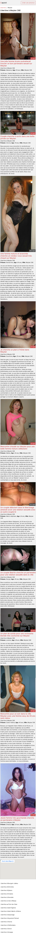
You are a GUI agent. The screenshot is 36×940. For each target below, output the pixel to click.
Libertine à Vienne (6, 922)
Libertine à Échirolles (7, 887)
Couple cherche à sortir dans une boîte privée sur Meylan (17, 137)
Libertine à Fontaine (7, 894)
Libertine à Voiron (6, 928)
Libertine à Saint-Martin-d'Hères (11, 911)
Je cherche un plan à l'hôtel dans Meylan (14, 351)
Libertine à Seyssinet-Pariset (10, 918)
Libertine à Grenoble (7, 897)
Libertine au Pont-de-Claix (9, 904)
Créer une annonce (28, 3)
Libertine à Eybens (6, 890)
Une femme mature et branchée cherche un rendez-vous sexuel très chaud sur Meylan (16, 256)
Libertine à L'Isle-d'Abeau (8, 901)
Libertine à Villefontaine (8, 925)
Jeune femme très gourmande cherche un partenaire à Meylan (17, 819)
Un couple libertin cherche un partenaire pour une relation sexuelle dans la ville (18, 573)
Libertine (3, 7)
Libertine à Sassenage (8, 915)
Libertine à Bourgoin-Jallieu (9, 883)
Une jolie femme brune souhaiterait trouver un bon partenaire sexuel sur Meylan (16, 63)
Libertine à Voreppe (7, 932)
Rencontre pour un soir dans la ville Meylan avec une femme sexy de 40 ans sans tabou (17, 716)
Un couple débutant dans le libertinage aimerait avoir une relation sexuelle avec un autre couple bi (17, 509)
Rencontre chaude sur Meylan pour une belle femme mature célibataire (17, 447)
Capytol (3, 3)
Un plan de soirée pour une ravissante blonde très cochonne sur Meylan (16, 634)
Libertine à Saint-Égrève (8, 908)
